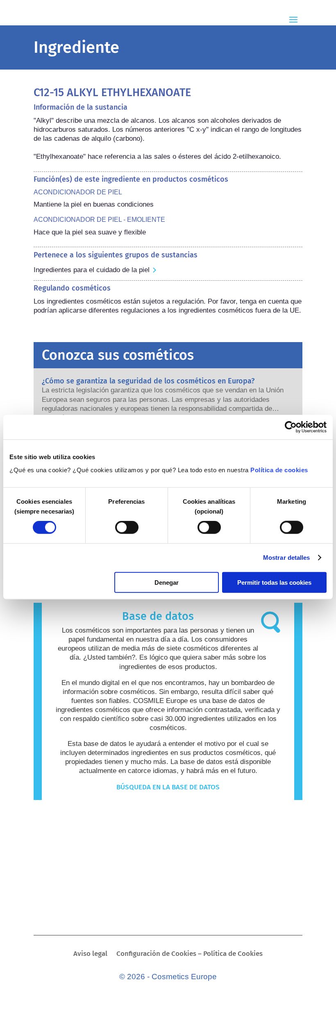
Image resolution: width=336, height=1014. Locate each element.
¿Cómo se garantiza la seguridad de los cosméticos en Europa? (148, 380)
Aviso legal (90, 954)
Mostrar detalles (286, 557)
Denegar (166, 582)
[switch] (126, 527)
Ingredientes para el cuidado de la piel (92, 270)
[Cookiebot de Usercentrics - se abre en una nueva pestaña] (291, 427)
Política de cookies (279, 469)
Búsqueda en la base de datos (168, 787)
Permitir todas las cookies (274, 582)
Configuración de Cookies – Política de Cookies (189, 954)
